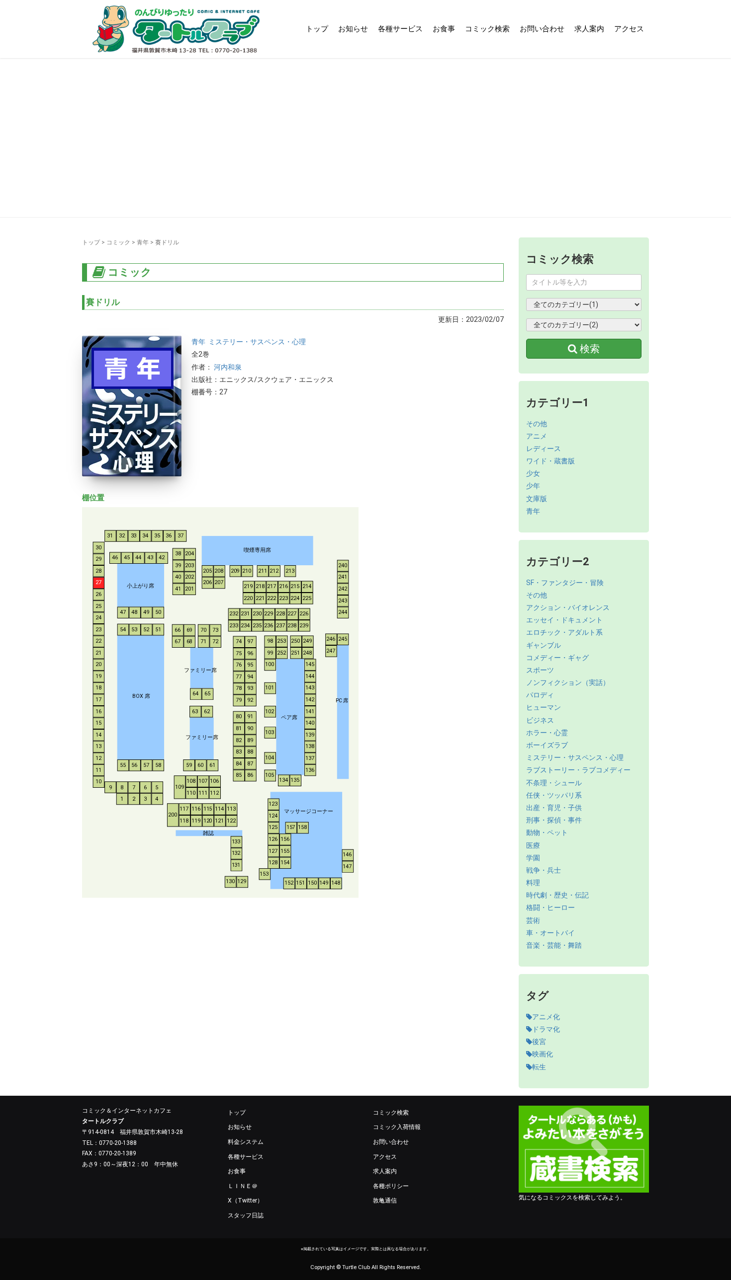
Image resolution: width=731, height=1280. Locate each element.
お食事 (444, 28)
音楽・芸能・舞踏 (554, 945)
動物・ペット (547, 832)
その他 (536, 424)
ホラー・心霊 (547, 733)
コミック (118, 242)
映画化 (542, 1054)
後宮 (539, 1042)
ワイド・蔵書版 (550, 461)
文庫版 (536, 499)
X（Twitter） (245, 1200)
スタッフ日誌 (246, 1215)
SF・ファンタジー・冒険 (565, 583)
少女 (533, 473)
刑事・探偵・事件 (554, 820)
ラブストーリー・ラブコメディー (578, 770)
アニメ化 (546, 1017)
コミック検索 (487, 28)
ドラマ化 (546, 1029)
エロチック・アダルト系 (564, 632)
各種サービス (400, 28)
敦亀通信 (385, 1200)
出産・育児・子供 (554, 808)
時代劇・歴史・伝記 (557, 895)
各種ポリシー (391, 1186)
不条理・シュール (554, 783)
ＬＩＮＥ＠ (243, 1186)
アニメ (536, 436)
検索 (588, 349)
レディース (543, 448)
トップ (317, 28)
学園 (533, 858)
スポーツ (540, 670)
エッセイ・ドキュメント (564, 620)
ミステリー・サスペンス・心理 (257, 342)
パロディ (540, 695)
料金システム (246, 1141)
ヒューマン (543, 707)
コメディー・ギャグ (557, 658)
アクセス (629, 28)
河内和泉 (228, 367)
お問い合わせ (542, 28)
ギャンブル (543, 645)
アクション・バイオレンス (568, 607)
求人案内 (589, 28)
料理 (533, 883)
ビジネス (540, 720)
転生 (539, 1067)
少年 (533, 486)
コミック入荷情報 (397, 1127)
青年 (143, 242)
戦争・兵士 (543, 870)
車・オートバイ (550, 933)
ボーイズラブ (547, 745)
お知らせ (353, 28)
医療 (533, 845)
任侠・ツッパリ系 (554, 795)
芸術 (533, 920)
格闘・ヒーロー (550, 907)
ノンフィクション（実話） (568, 682)
